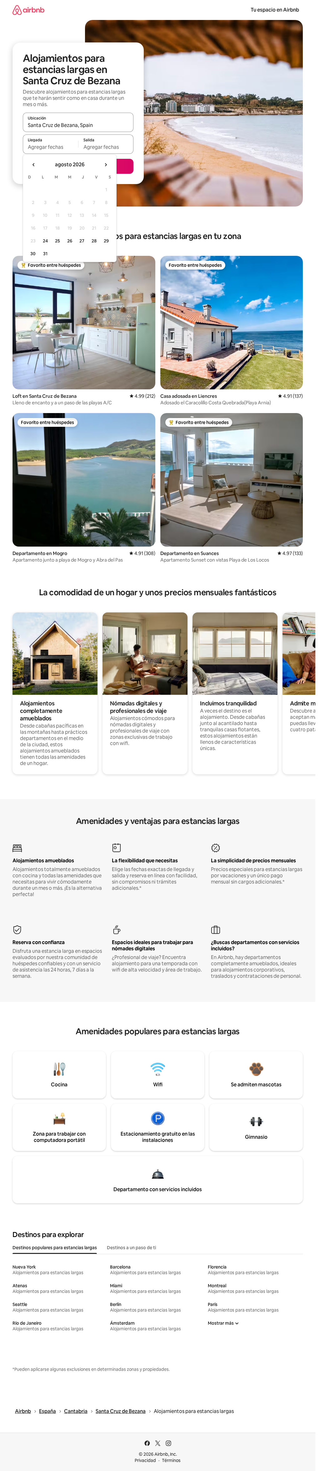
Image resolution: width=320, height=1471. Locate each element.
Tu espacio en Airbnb (275, 10)
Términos (171, 1460)
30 (33, 253)
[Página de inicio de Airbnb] (28, 10)
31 (45, 253)
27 (81, 241)
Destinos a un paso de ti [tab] (131, 1247)
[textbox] (50, 147)
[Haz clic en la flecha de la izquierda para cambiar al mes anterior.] (34, 165)
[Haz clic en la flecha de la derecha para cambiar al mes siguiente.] (106, 165)
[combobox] (78, 125)
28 (94, 241)
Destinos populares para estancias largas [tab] (54, 1247)
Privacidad (145, 1460)
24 (45, 241)
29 (106, 241)
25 (57, 241)
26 (69, 241)
